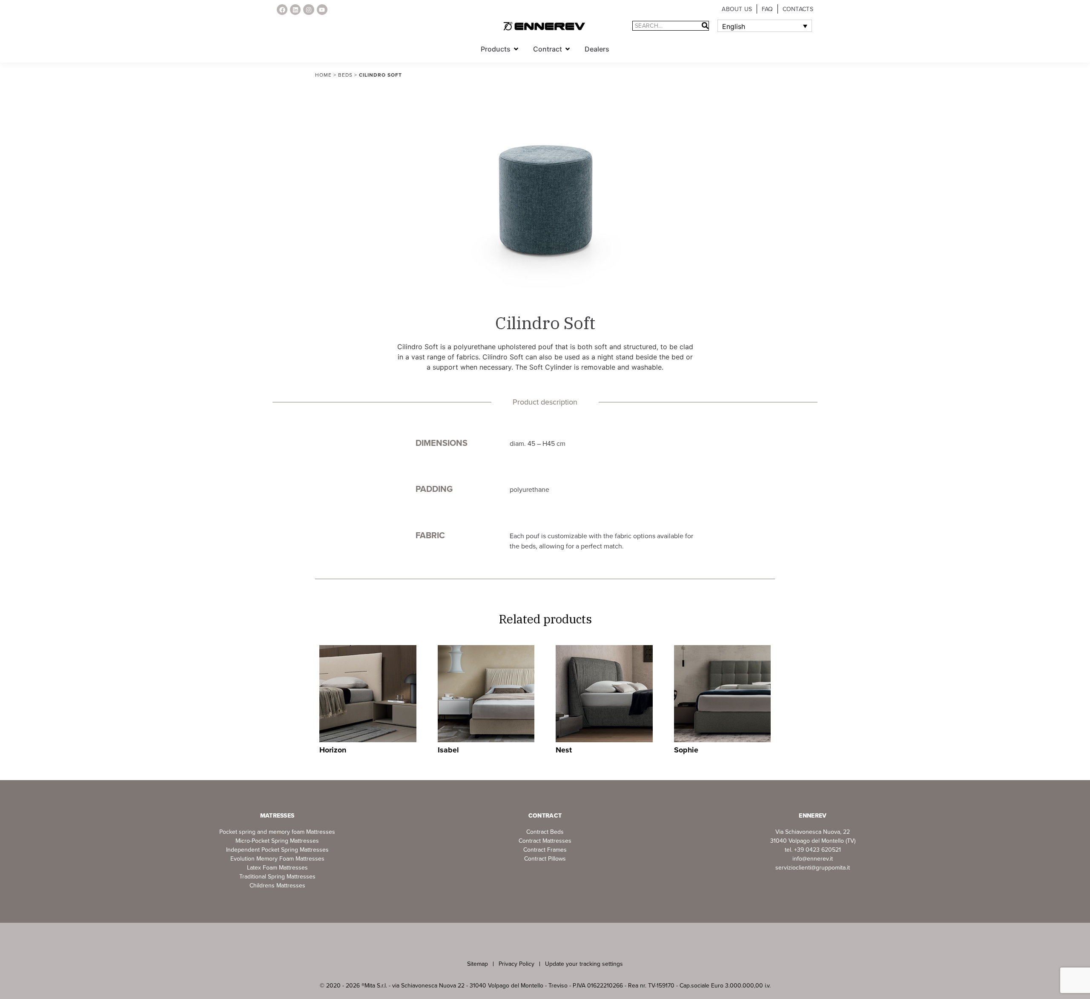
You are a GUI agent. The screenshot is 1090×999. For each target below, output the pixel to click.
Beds (345, 75)
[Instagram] (308, 9)
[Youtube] (322, 9)
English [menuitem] (733, 26)
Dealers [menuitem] (597, 49)
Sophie (686, 749)
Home (323, 75)
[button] (516, 49)
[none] (764, 26)
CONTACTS (798, 9)
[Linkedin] (295, 9)
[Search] (705, 25)
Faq (767, 9)
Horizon (332, 749)
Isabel (448, 749)
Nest (564, 749)
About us (737, 9)
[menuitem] (764, 26)
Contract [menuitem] (547, 49)
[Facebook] (282, 9)
